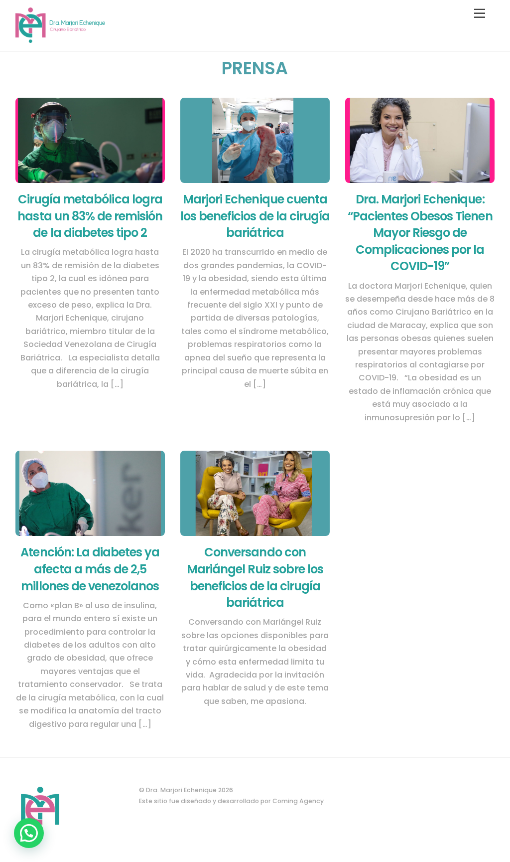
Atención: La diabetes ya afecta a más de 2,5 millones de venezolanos (89, 569)
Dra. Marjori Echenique (181, 790)
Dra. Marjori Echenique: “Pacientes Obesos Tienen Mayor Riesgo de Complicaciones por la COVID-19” (420, 232)
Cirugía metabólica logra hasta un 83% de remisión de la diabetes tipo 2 (89, 216)
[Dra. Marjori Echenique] (60, 38)
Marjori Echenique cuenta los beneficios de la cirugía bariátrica (255, 216)
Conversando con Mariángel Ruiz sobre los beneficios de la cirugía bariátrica (255, 577)
